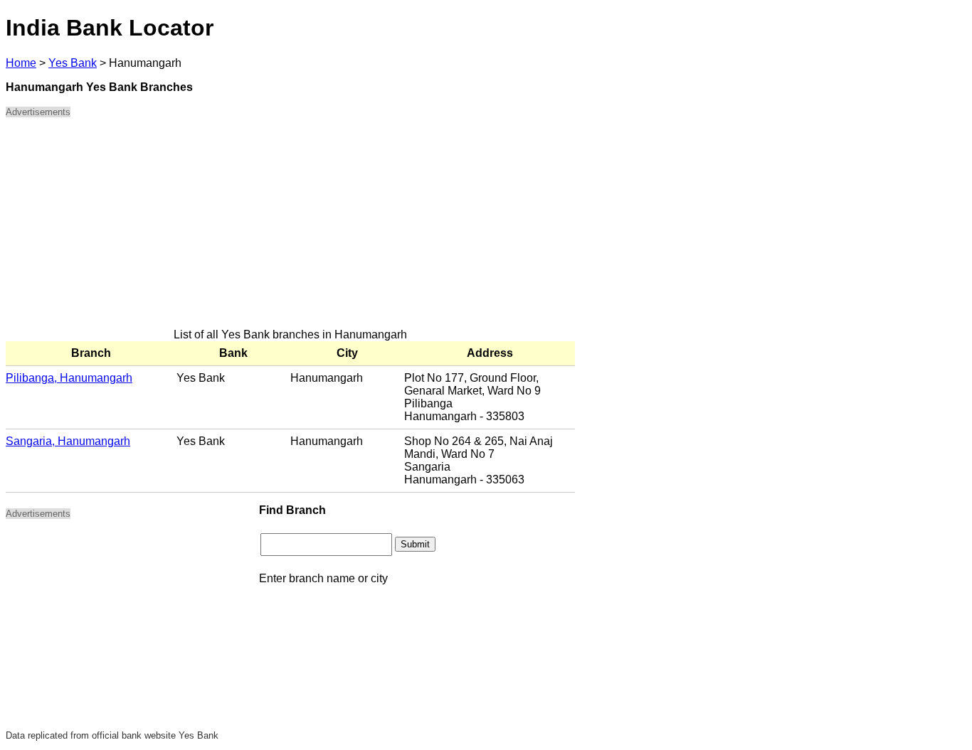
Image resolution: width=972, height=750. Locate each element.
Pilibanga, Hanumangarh (69, 378)
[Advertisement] (290, 228)
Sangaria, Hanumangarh (68, 441)
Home (21, 63)
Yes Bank (72, 63)
